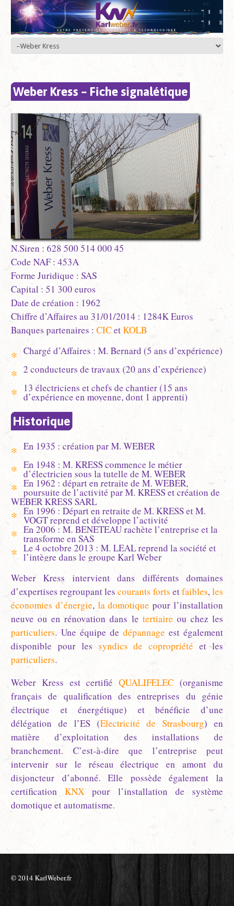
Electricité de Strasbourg (152, 723)
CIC (104, 330)
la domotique (124, 605)
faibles (195, 591)
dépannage (144, 632)
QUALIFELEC (146, 682)
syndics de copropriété (146, 646)
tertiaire (158, 618)
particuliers (33, 632)
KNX (74, 791)
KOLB (135, 330)
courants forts (144, 591)
